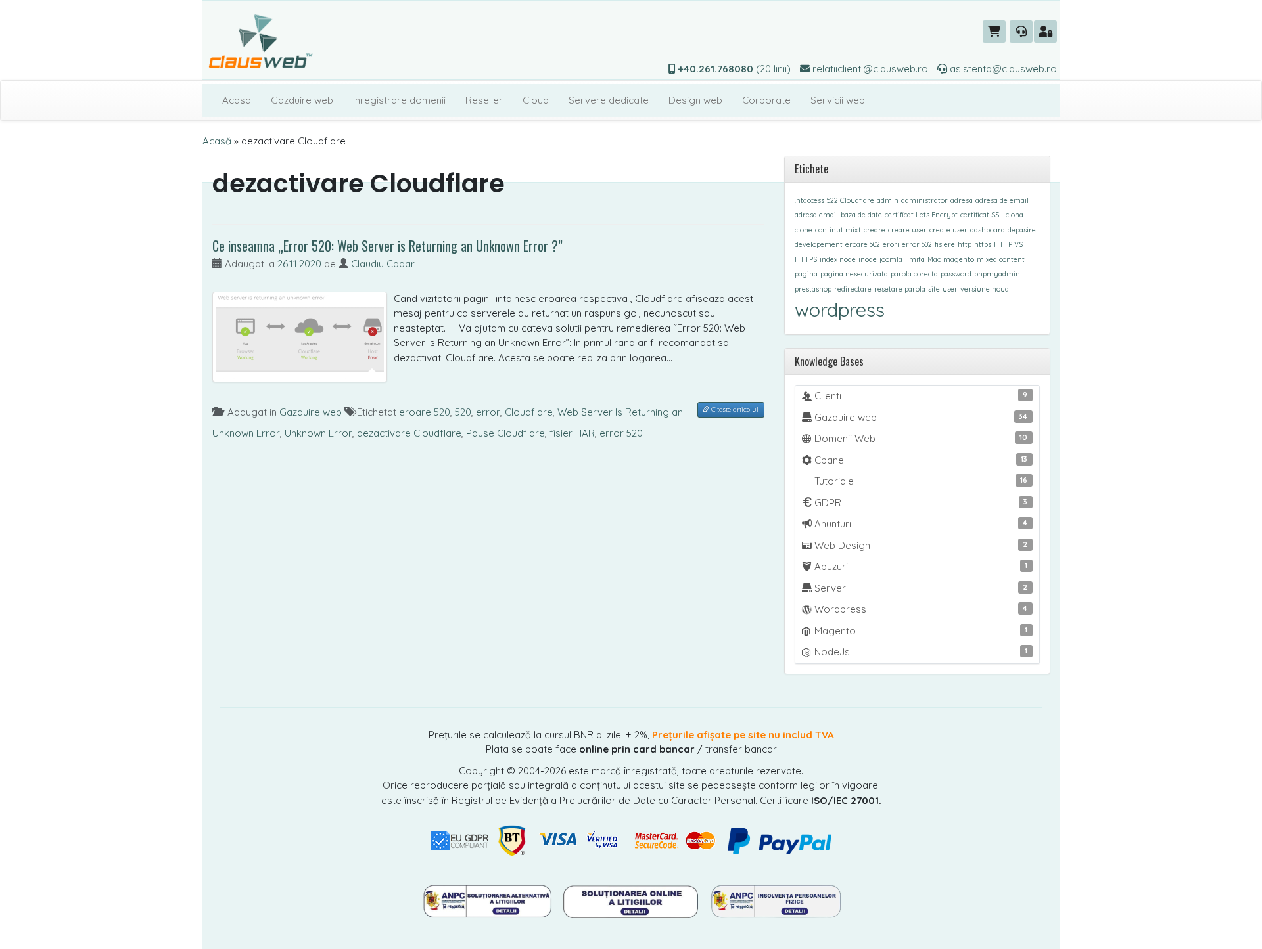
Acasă (216, 141)
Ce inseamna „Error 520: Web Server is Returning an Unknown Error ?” (387, 245)
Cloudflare (529, 412)
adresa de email (1002, 200)
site (934, 289)
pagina (806, 273)
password (956, 273)
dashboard (987, 229)
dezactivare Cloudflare (409, 433)
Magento (920, 631)
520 (463, 412)
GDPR (920, 503)
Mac (934, 259)
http (964, 244)
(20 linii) (734, 68)
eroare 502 (862, 244)
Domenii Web (920, 438)
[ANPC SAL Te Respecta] (488, 900)
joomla (890, 259)
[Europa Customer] (633, 900)
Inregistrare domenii (399, 100)
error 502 (917, 244)
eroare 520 (424, 412)
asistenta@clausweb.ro (1002, 68)
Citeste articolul (734, 409)
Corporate (766, 100)
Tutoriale (920, 481)
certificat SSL (981, 214)
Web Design (920, 545)
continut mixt (838, 229)
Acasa (236, 100)
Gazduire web (302, 100)
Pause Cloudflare (505, 433)
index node (838, 259)
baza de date (861, 214)
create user (948, 229)
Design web (695, 100)
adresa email (816, 214)
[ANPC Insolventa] (776, 900)
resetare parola (899, 289)
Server (920, 588)
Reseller (484, 100)
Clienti (920, 395)
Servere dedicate (609, 100)
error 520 (621, 433)
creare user (907, 229)
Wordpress (920, 609)
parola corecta (914, 273)
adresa (961, 200)
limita (915, 259)
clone (803, 229)
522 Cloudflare (850, 200)
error (488, 412)
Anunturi (920, 524)
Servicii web (837, 100)
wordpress (840, 309)
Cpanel (920, 460)
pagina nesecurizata (854, 273)
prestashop (813, 289)
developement (819, 244)
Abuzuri (920, 566)
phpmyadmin (997, 273)
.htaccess (809, 200)
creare (874, 229)
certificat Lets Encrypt (921, 214)
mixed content (1001, 259)
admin (888, 200)
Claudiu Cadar (383, 263)
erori (891, 244)
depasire (1022, 229)
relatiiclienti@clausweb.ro (869, 68)
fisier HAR (572, 433)
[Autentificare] (1045, 31)
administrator (924, 200)
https (982, 244)
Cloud (536, 100)
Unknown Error (318, 433)
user (950, 289)
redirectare (853, 289)
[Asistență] (1021, 31)
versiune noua (984, 289)
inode (867, 259)
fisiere (945, 244)
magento (958, 259)
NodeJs (920, 652)
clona (1014, 214)
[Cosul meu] (994, 31)
